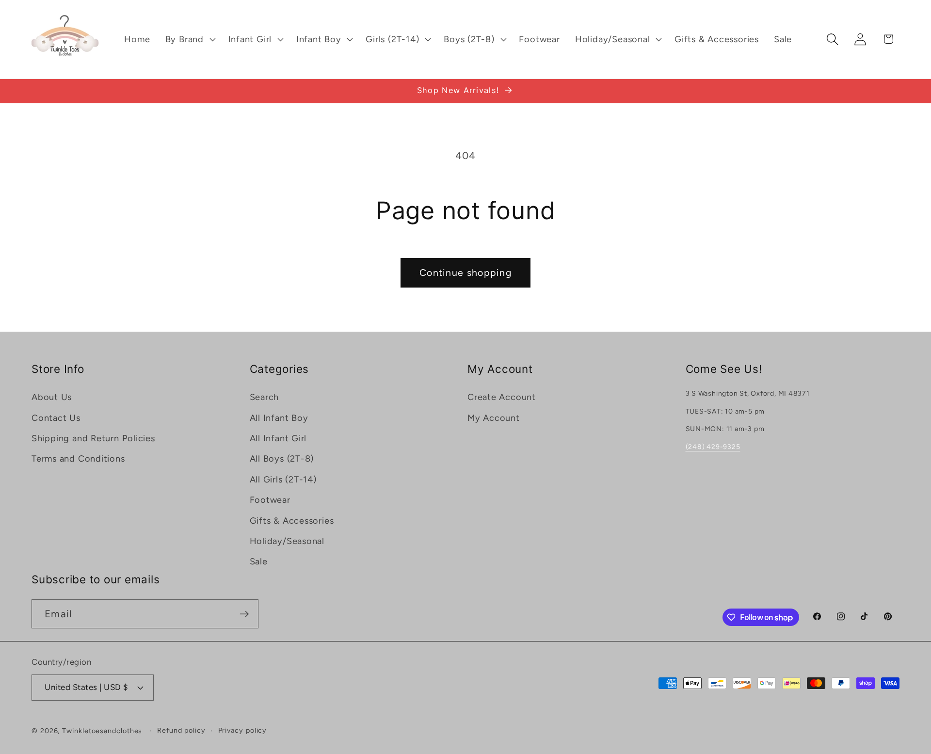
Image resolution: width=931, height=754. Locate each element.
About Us (52, 397)
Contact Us (56, 418)
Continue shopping (465, 272)
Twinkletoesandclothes (102, 730)
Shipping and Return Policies (93, 438)
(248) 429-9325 (713, 447)
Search (264, 397)
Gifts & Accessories (292, 520)
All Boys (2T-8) (282, 458)
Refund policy (181, 730)
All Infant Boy (279, 418)
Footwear (270, 500)
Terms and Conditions (78, 458)
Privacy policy (242, 730)
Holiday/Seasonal (287, 541)
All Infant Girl (278, 438)
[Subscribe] (244, 614)
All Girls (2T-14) (283, 479)
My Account (493, 418)
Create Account (501, 397)
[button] (189, 39)
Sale (259, 561)
